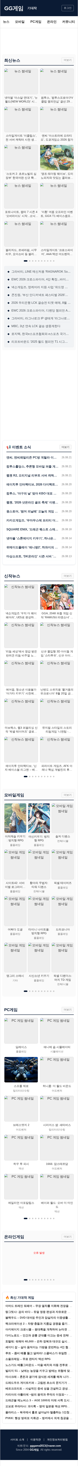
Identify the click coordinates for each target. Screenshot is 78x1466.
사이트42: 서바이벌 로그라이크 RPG (15, 885)
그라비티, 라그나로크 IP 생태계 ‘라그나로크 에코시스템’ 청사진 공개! (39, 318)
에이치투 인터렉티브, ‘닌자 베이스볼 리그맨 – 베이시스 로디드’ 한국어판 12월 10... (21, 768)
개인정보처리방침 (57, 1439)
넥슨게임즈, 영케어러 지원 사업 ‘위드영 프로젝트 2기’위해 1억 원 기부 (39, 287)
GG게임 (13, 8)
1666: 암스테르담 (57, 1163)
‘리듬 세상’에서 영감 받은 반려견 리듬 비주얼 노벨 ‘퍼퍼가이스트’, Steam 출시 (21, 653)
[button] (25, 261)
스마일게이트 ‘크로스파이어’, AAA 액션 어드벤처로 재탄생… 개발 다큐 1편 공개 (57, 252)
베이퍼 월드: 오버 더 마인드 (57, 1204)
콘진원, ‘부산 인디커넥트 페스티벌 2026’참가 (39, 295)
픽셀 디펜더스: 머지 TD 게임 (63, 977)
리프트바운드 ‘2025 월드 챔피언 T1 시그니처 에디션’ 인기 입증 (39, 341)
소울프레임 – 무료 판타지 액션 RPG (28, 1359)
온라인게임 (14, 1237)
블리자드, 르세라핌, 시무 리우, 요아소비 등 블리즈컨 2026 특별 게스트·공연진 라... (21, 252)
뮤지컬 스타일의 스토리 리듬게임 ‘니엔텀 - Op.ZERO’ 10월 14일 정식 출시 (57, 730)
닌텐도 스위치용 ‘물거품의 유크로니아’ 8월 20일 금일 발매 (56, 692)
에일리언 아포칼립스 (21, 1202)
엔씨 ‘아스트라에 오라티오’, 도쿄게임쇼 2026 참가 (57, 137)
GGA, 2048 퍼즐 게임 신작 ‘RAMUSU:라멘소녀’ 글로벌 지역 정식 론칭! (57, 615)
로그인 (68, 7)
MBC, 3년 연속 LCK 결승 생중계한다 (33, 326)
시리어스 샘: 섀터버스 (57, 1125)
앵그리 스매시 (15, 975)
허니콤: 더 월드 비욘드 (57, 1086)
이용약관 (35, 1439)
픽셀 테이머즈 (63, 882)
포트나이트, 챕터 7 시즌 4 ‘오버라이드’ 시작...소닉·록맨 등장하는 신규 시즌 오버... (21, 214)
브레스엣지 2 (21, 1125)
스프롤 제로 (21, 1086)
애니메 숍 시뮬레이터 (57, 1047)
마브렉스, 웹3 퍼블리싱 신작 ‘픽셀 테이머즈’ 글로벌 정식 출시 (21, 730)
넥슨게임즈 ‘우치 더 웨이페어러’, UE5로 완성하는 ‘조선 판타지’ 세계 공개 (21, 615)
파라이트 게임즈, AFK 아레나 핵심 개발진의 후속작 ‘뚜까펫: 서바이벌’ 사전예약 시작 (57, 768)
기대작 (32, 8)
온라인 (52, 21)
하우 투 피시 (21, 1163)
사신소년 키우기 (39, 975)
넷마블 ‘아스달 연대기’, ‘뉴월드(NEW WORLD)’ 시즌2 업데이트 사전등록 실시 (21, 100)
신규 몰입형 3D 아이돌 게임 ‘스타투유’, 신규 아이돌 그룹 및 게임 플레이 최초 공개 (57, 653)
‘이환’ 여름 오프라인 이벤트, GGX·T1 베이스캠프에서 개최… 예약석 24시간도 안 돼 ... (57, 214)
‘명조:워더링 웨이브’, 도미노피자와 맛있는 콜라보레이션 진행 (57, 176)
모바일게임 (14, 795)
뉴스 (6, 21)
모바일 (20, 21)
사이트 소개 (17, 1439)
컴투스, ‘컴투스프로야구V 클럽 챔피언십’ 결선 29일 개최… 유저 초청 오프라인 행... (57, 100)
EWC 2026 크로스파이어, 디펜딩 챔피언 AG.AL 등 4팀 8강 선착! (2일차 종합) (39, 310)
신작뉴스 (12, 576)
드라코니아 (63, 929)
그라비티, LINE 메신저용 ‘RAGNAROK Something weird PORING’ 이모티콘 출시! (39, 271)
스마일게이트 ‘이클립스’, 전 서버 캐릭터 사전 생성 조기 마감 (21, 138)
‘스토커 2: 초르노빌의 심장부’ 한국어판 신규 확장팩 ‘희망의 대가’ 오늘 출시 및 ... (21, 176)
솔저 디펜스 (62, 836)
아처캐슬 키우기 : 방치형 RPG (15, 838)
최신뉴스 (12, 60)
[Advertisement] (39, 41)
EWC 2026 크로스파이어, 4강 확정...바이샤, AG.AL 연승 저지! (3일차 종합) (39, 279)
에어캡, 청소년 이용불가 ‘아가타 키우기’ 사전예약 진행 (21, 692)
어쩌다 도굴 (15, 929)
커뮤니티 (68, 21)
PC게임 (35, 21)
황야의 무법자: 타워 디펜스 (39, 884)
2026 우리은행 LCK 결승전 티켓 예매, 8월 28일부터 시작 (39, 302)
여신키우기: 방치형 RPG (39, 838)
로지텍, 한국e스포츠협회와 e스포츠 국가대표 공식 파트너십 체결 (39, 333)
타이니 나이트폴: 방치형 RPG (39, 931)
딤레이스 (21, 1047)
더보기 (68, 60)
